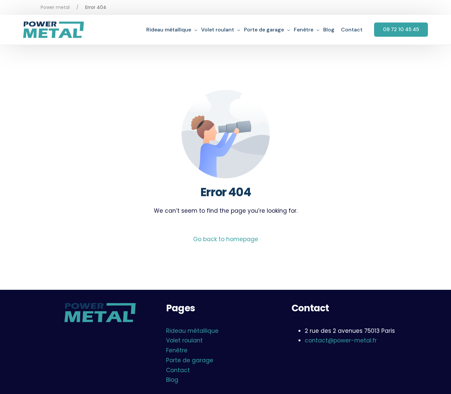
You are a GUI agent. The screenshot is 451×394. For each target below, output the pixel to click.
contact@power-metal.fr (341, 340)
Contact (178, 370)
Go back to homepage (225, 239)
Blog (172, 380)
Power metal (55, 7)
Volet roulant (184, 340)
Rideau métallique (192, 331)
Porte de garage (189, 360)
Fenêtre (177, 350)
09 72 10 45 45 (401, 29)
